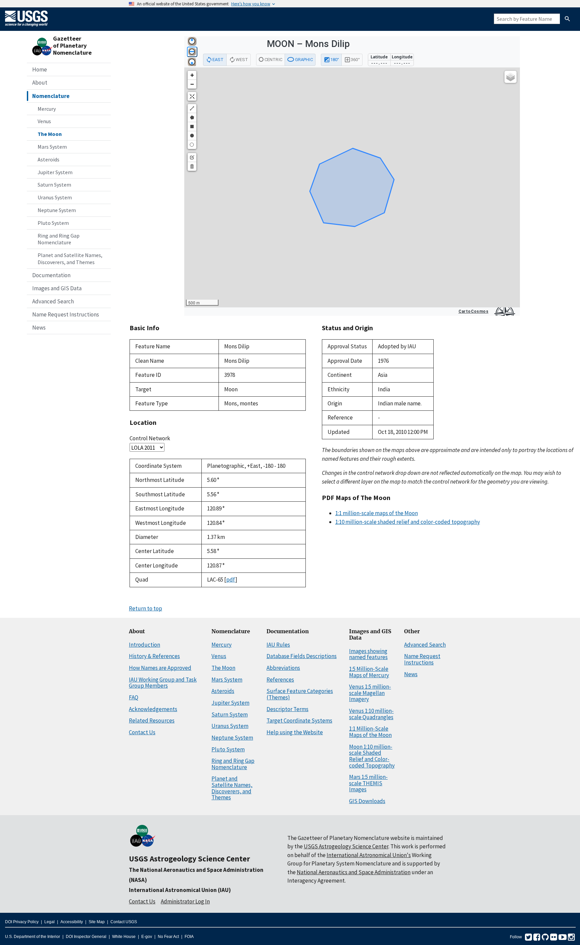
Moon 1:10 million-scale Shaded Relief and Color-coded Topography (372, 756)
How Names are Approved (160, 668)
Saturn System (54, 184)
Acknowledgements (153, 709)
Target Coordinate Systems (299, 720)
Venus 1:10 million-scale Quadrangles (371, 714)
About (39, 82)
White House (124, 936)
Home (39, 69)
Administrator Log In (185, 901)
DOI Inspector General (86, 936)
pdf (230, 579)
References (280, 679)
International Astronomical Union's (369, 855)
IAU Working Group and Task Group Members (163, 683)
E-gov (146, 936)
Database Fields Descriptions (302, 656)
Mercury (47, 108)
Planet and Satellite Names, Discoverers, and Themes (70, 258)
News (39, 327)
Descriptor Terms (287, 709)
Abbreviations (283, 668)
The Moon (50, 134)
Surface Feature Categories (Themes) (300, 694)
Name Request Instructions (65, 314)
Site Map (97, 921)
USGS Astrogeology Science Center (189, 858)
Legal (49, 921)
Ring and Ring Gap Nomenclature (59, 239)
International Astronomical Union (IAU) (180, 890)
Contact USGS (123, 921)
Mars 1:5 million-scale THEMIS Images (368, 783)
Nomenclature (50, 96)
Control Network (150, 438)
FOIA (189, 936)
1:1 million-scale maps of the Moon (376, 513)
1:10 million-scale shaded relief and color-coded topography (407, 522)
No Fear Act (168, 936)
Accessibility (71, 921)
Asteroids (48, 159)
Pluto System (53, 222)
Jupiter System (55, 172)
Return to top (145, 608)
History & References (154, 656)
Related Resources (152, 720)
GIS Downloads (367, 801)
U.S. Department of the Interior (32, 936)
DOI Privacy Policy (22, 921)
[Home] (26, 28)
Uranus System (55, 197)
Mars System (52, 146)
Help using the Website (295, 732)
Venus (44, 121)
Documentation (51, 275)
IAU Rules (278, 644)
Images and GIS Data (57, 288)
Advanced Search (53, 301)
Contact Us (142, 732)
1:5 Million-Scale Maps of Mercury (369, 672)
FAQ (133, 697)
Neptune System (57, 210)
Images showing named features (368, 654)
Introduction (144, 644)
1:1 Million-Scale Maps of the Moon (370, 732)
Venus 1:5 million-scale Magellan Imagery (370, 693)
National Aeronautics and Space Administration (353, 872)
